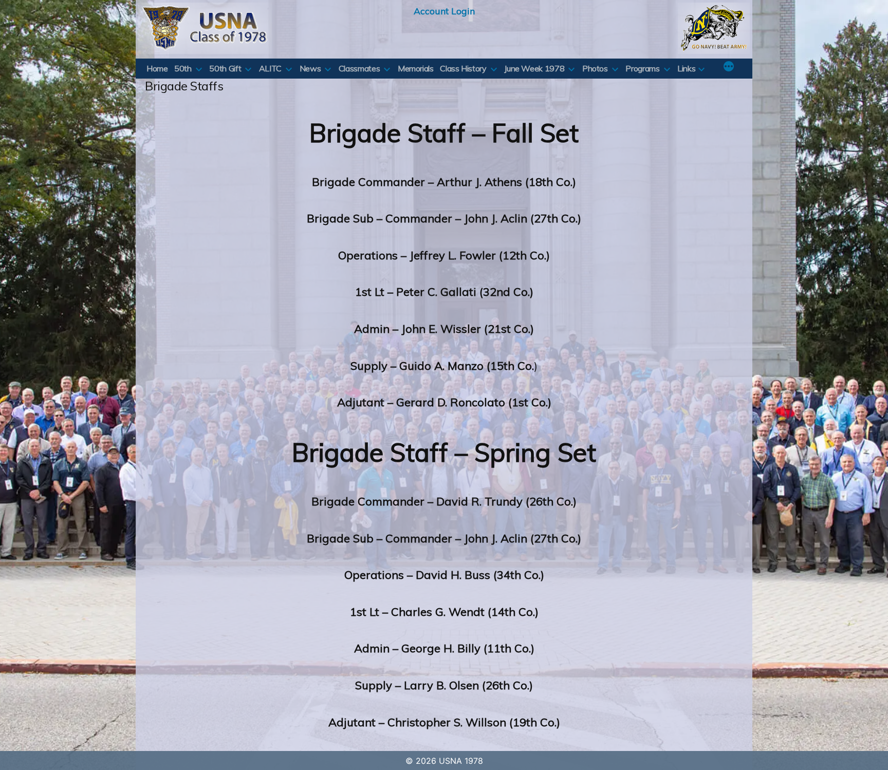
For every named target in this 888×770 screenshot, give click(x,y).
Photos (595, 68)
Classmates (359, 68)
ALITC (270, 68)
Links (686, 68)
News (310, 68)
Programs (642, 68)
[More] (729, 67)
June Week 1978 (534, 68)
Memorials (416, 68)
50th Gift (225, 68)
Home (157, 68)
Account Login (444, 10)
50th (183, 68)
